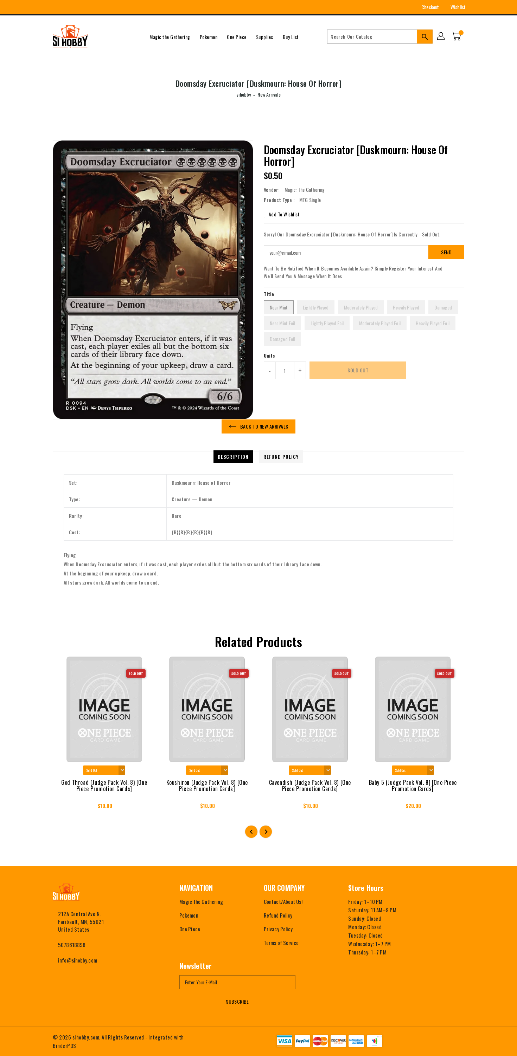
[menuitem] (169, 36)
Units (269, 355)
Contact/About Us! (283, 901)
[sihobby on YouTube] (69, 7)
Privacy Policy (278, 929)
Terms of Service (281, 942)
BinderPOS (64, 1045)
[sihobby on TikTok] (95, 7)
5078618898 (71, 945)
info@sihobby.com (77, 960)
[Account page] (441, 37)
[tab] (233, 456)
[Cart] (457, 37)
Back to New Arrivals (264, 426)
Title (269, 294)
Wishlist (458, 7)
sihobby (243, 94)
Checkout (430, 7)
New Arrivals (268, 94)
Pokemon (188, 915)
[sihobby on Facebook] (43, 7)
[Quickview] (64, 808)
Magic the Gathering (201, 901)
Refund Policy (278, 915)
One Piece (189, 929)
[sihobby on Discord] (82, 7)
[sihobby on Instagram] (56, 7)
